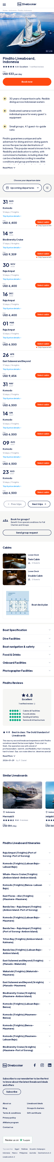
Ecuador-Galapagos (37, 1149)
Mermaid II (8, 816)
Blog (5, 1108)
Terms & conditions (12, 1113)
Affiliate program (11, 1122)
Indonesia (12, 10)
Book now (27, 81)
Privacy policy (9, 1118)
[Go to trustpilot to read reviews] (27, 1140)
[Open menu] (4, 5)
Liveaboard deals (35, 1103)
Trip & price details (11, 216)
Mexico (14, 1153)
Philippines (23, 1153)
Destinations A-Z (44, 1153)
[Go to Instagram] (42, 1065)
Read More (8, 168)
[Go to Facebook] (34, 1065)
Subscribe (11, 1091)
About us (7, 1103)
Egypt (17, 1149)
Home (5, 10)
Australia (33, 1153)
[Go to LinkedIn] (49, 1065)
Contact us (8, 1127)
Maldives (24, 1149)
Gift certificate (34, 1113)
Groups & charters (35, 1108)
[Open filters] (47, 188)
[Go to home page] (27, 4)
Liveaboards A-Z (9, 1157)
